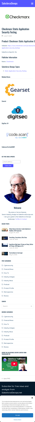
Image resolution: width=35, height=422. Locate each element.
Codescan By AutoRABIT (8, 147)
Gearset (4, 101)
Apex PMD (6, 379)
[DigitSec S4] (17, 112)
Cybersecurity (8, 265)
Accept (17, 415)
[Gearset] (17, 90)
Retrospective (8, 292)
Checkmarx (10, 61)
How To (6, 273)
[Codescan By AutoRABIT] (17, 135)
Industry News (8, 280)
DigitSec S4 (5, 123)
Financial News (8, 269)
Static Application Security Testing (15, 71)
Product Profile (9, 288)
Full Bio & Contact (21, 219)
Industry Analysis (9, 277)
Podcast (6, 284)
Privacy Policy (17, 419)
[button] (32, 398)
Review (6, 296)
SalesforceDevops (9, 3)
